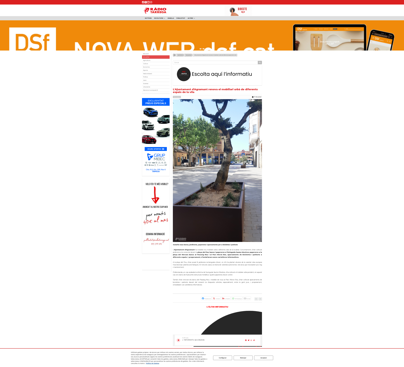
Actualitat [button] (146, 57)
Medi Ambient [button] (147, 73)
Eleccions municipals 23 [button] (150, 90)
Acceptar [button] (263, 358)
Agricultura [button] (146, 60)
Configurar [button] (223, 358)
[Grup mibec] (156, 136)
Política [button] (145, 77)
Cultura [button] (145, 63)
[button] (143, 2)
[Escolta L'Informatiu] (217, 74)
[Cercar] (260, 62)
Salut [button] (144, 80)
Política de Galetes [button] (152, 363)
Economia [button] (146, 67)
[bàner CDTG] (156, 202)
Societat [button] (145, 83)
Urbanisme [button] (146, 87)
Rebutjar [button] (243, 358)
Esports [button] (145, 70)
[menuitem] (148, 18)
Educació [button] (146, 54)
